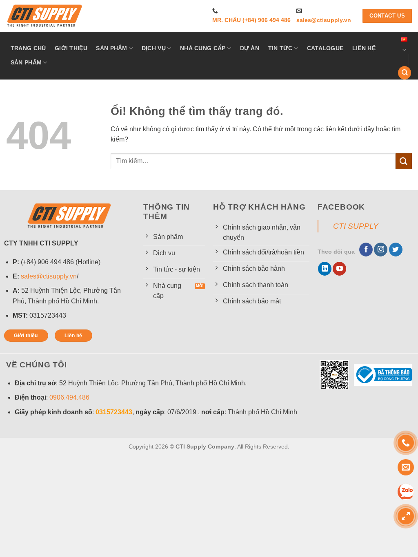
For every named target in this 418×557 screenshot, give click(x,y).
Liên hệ (364, 48)
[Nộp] (404, 161)
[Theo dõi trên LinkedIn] (324, 269)
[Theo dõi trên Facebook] (366, 249)
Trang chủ (28, 48)
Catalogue (325, 48)
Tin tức (280, 48)
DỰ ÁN (249, 48)
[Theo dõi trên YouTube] (339, 269)
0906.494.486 (69, 397)
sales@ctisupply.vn (323, 20)
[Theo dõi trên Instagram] (380, 249)
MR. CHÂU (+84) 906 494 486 (251, 20)
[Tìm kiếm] (404, 73)
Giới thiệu (71, 48)
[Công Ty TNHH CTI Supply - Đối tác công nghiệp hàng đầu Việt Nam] (45, 16)
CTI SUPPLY (355, 226)
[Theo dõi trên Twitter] (395, 249)
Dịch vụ (154, 48)
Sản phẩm (111, 48)
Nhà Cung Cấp (202, 48)
